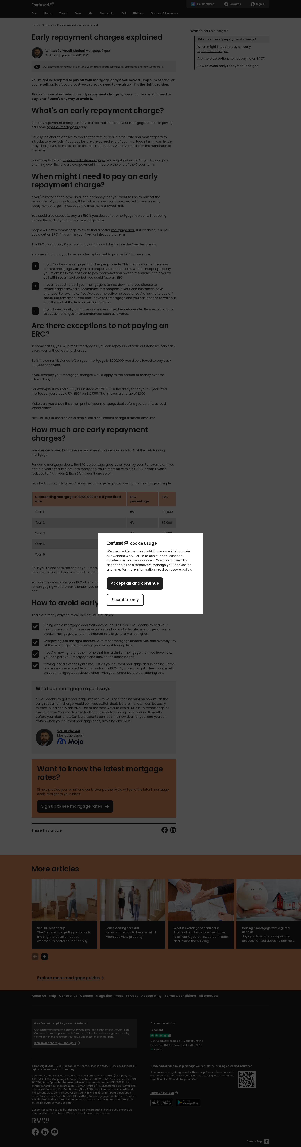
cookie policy (181, 569)
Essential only (125, 599)
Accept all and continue (135, 583)
